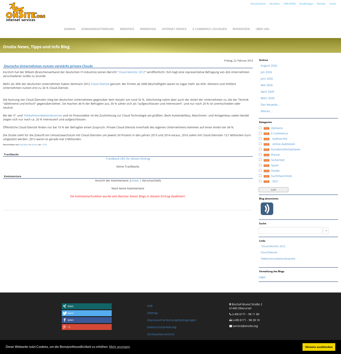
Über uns (262, 29)
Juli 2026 (266, 72)
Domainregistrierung (97, 29)
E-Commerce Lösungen (210, 29)
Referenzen (241, 29)
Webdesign (148, 29)
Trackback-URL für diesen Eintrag (128, 158)
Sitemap (152, 313)
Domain (69, 29)
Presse (275, 155)
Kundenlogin (306, 3)
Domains (277, 128)
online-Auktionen (283, 144)
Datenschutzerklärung (161, 327)
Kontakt (321, 3)
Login (262, 277)
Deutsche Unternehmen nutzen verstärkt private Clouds (48, 66)
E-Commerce (279, 133)
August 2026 (269, 65)
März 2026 (267, 98)
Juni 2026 (267, 78)
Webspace (127, 29)
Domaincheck (258, 3)
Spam (275, 165)
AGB (150, 306)
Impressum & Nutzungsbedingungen (171, 320)
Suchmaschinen (281, 176)
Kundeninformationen (286, 149)
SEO (275, 181)
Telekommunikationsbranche (42, 115)
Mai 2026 (267, 85)
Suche (332, 3)
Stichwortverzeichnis (160, 334)
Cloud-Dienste (100, 84)
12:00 (44, 144)
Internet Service (174, 29)
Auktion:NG (279, 139)
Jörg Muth (23, 144)
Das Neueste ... (271, 104)
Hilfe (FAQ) (290, 3)
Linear (135, 180)
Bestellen (275, 3)
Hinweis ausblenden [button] (319, 346)
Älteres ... (267, 111)
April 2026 (267, 91)
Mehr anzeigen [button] (119, 346)
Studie (34, 144)
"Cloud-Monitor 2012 (131, 72)
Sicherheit (278, 160)
